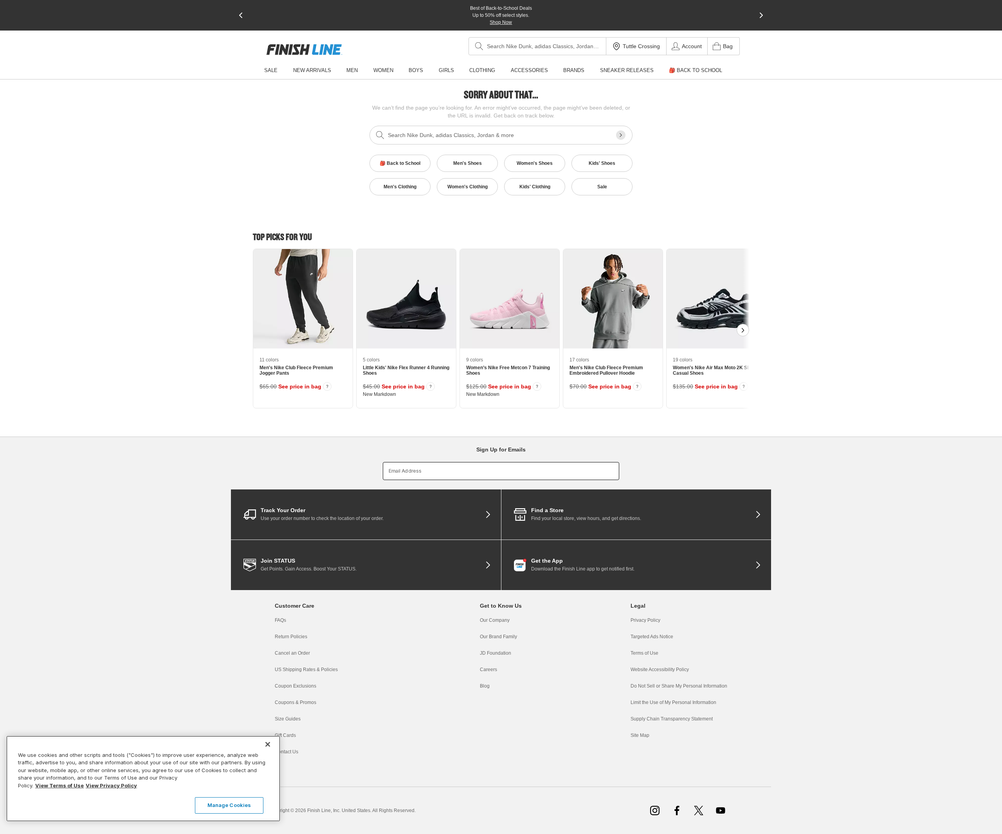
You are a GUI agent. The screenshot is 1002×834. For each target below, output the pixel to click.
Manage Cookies (229, 805)
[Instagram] (655, 810)
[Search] (479, 46)
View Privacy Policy (111, 785)
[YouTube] (720, 810)
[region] (143, 778)
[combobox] (537, 46)
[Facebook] (676, 810)
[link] (304, 49)
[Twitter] (698, 810)
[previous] (240, 15)
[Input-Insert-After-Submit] (620, 135)
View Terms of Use (59, 785)
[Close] (267, 744)
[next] (761, 15)
